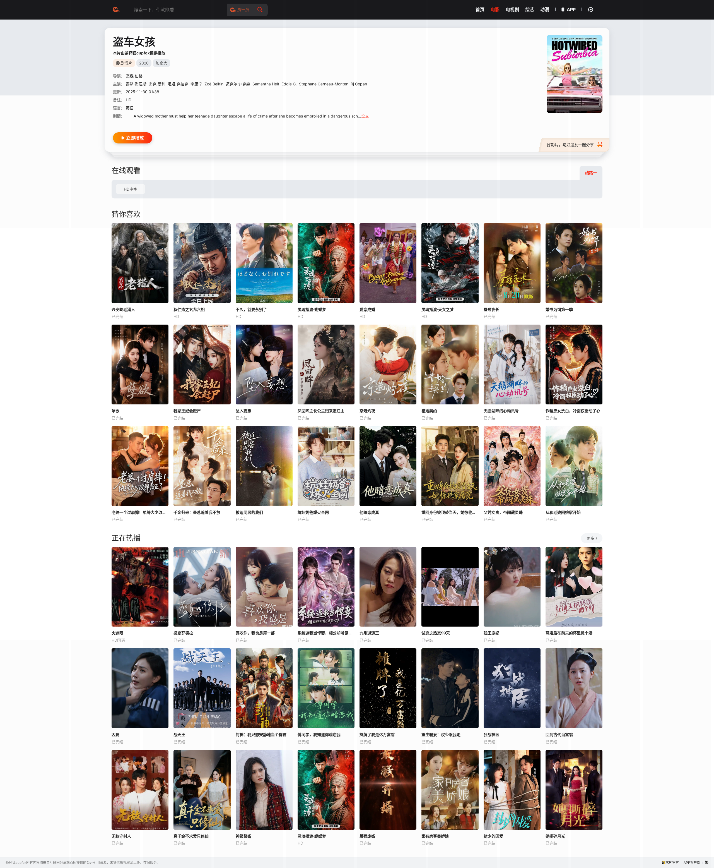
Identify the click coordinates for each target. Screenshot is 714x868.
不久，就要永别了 (251, 309)
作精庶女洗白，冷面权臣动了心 (573, 410)
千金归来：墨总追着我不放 (196, 512)
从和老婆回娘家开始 (563, 512)
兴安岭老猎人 (123, 309)
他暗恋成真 (369, 512)
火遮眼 (117, 632)
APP (571, 9)
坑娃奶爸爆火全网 (313, 512)
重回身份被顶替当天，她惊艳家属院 (449, 512)
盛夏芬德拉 (183, 632)
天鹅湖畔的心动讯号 (501, 410)
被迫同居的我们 (249, 512)
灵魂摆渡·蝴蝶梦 (312, 309)
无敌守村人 (121, 836)
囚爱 (115, 734)
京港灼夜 (367, 410)
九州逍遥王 (369, 632)
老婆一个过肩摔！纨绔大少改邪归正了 (140, 512)
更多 (590, 538)
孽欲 (115, 410)
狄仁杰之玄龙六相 (189, 309)
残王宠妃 (491, 632)
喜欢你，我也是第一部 (255, 632)
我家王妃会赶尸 (187, 410)
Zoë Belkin (213, 83)
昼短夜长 (491, 309)
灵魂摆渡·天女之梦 (437, 309)
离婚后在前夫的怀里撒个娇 (569, 632)
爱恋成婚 (367, 309)
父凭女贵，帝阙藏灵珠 (503, 512)
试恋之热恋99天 (435, 632)
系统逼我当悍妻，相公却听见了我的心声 (326, 632)
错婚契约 (429, 410)
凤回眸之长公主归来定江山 (321, 410)
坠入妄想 (243, 410)
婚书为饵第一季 (559, 309)
